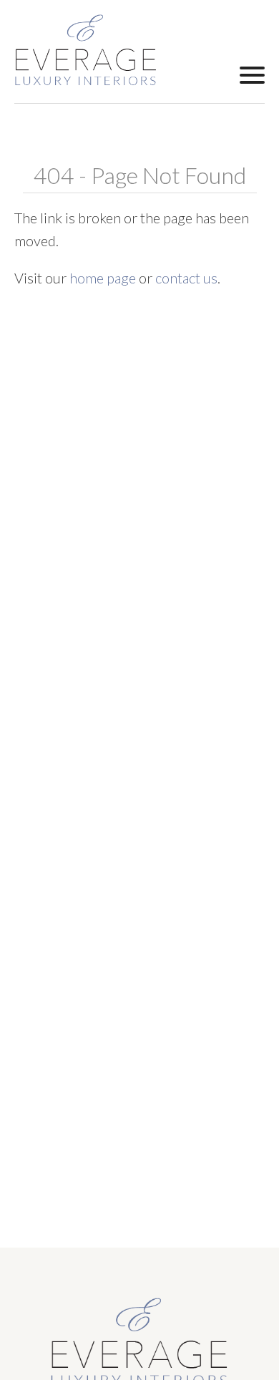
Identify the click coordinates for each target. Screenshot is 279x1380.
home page (102, 277)
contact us (186, 277)
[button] (252, 74)
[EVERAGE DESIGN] (85, 50)
